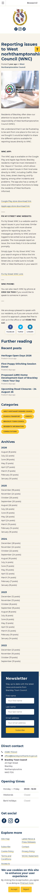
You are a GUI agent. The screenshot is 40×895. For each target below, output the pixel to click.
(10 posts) (10, 475)
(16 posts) (9, 532)
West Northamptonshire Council (17, 411)
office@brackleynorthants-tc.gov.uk (21, 756)
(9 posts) (7, 623)
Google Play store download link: (16, 201)
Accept (14, 889)
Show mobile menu (3, 3)
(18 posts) (8, 459)
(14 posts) (10, 528)
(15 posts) (8, 513)
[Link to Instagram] (20, 29)
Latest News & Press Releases (29, 840)
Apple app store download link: (15, 206)
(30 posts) (11, 501)
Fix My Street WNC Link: (12, 274)
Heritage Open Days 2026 (16, 355)
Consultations (10, 431)
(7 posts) (9, 581)
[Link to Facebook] (16, 29)
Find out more (26, 883)
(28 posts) (11, 543)
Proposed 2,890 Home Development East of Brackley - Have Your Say (19, 378)
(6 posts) (7, 615)
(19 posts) (8, 524)
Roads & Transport (11, 416)
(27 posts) (8, 467)
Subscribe (20, 730)
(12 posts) (7, 574)
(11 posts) (7, 463)
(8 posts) (8, 452)
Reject (26, 889)
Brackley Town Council (13, 421)
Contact (25, 847)
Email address (12, 718)
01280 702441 (11, 752)
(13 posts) (10, 600)
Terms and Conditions (6, 857)
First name (11, 696)
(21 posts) (10, 650)
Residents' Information (13, 426)
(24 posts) (11, 494)
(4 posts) (7, 562)
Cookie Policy (7, 851)
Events (29, 416)
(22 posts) (7, 456)
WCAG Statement (30, 856)
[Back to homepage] (20, 16)
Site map (5, 839)
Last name (11, 707)
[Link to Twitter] (24, 29)
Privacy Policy (28, 851)
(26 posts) (9, 498)
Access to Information (6, 865)
